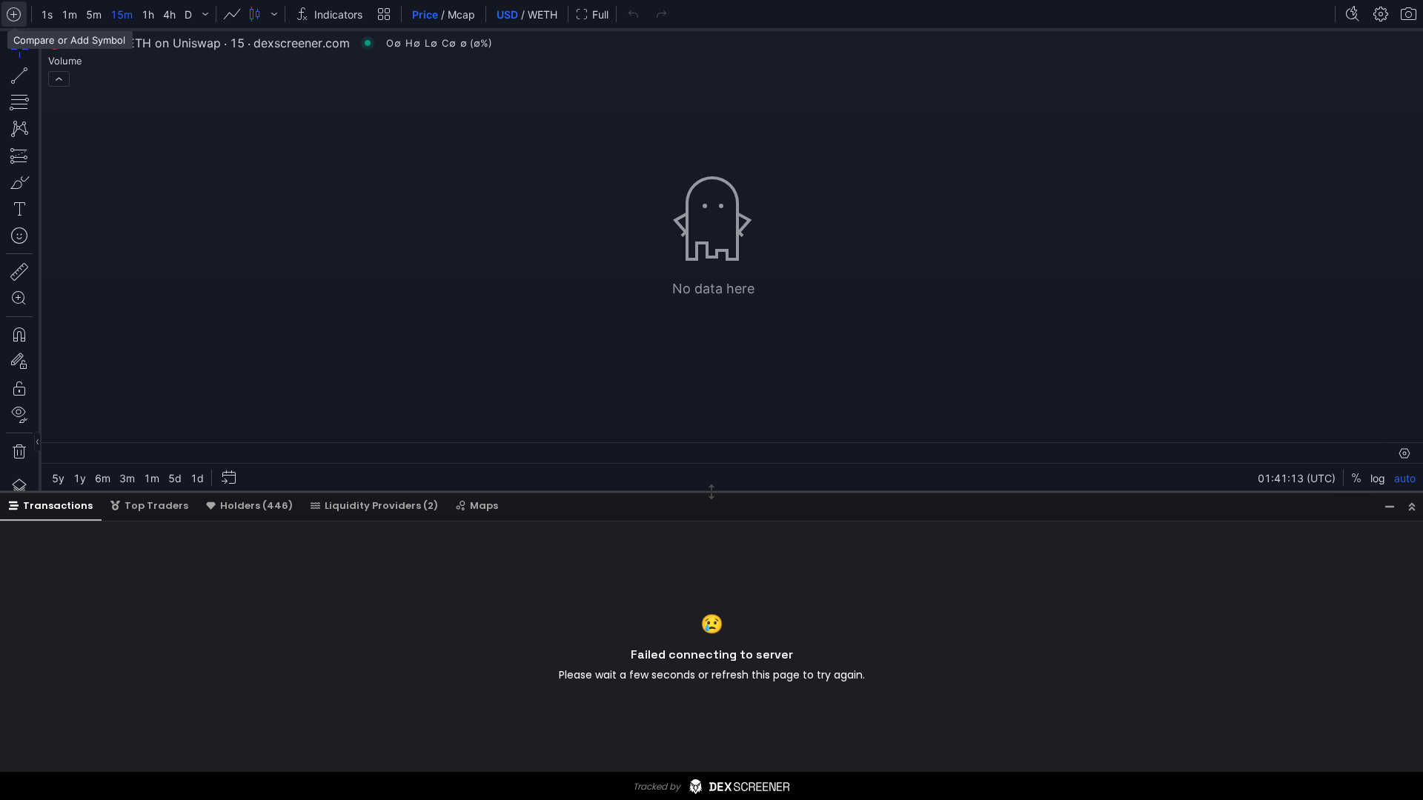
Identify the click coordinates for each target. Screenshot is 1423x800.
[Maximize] (1412, 506)
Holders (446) (256, 506)
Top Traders (156, 506)
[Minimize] (1390, 506)
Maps (484, 506)
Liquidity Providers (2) (381, 506)
